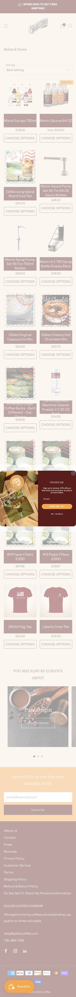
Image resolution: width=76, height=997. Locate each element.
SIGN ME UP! (57, 506)
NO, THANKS (57, 514)
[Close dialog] (73, 473)
